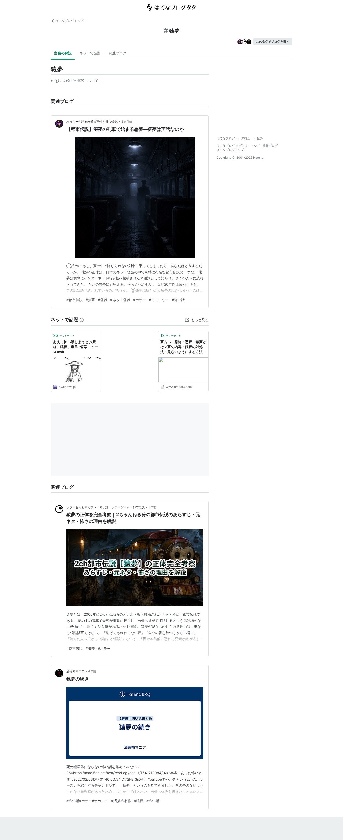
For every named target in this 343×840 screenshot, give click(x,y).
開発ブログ (270, 145)
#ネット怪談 (120, 300)
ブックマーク (63, 335)
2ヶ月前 (126, 121)
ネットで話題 (90, 53)
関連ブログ (117, 53)
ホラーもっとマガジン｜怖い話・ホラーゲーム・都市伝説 (105, 507)
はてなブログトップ (230, 150)
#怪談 (102, 300)
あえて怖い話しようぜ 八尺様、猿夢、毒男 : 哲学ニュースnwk (75, 347)
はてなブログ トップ (69, 21)
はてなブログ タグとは (232, 145)
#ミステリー (159, 300)
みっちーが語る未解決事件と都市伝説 (92, 121)
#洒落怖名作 (121, 801)
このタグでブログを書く (272, 41)
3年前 (152, 507)
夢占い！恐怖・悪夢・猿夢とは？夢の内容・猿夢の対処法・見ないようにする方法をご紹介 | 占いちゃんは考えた (183, 347)
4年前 (92, 671)
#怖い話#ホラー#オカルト (87, 801)
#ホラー (139, 300)
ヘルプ (255, 145)
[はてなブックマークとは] (82, 319)
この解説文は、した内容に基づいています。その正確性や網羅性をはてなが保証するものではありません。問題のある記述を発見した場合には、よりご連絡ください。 (74, 81)
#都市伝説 (74, 300)
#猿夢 (90, 300)
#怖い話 (178, 300)
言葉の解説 (63, 53)
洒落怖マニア (75, 671)
